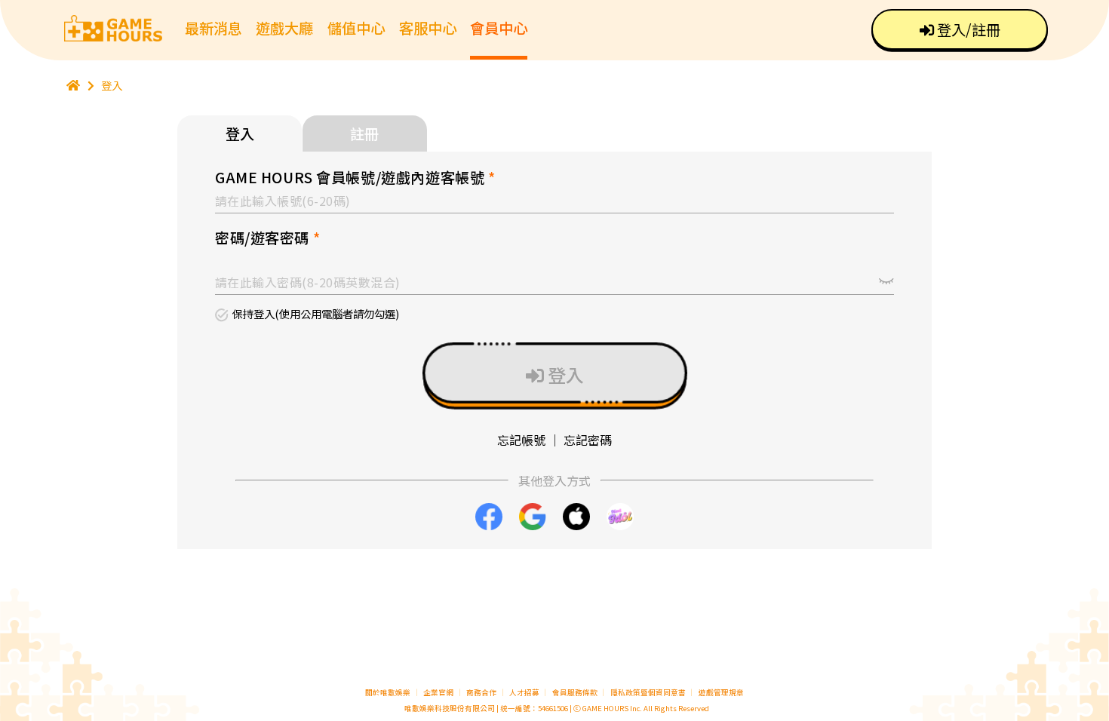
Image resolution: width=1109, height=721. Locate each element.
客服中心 (427, 27)
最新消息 (213, 27)
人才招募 (525, 692)
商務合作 (481, 692)
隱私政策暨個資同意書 (648, 692)
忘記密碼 (588, 440)
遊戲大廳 (284, 27)
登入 (111, 85)
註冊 (364, 133)
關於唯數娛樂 (387, 692)
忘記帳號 (521, 440)
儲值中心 (356, 27)
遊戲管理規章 (721, 692)
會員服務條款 (575, 692)
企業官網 (438, 692)
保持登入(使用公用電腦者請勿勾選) (315, 314)
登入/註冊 (967, 29)
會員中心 (498, 27)
